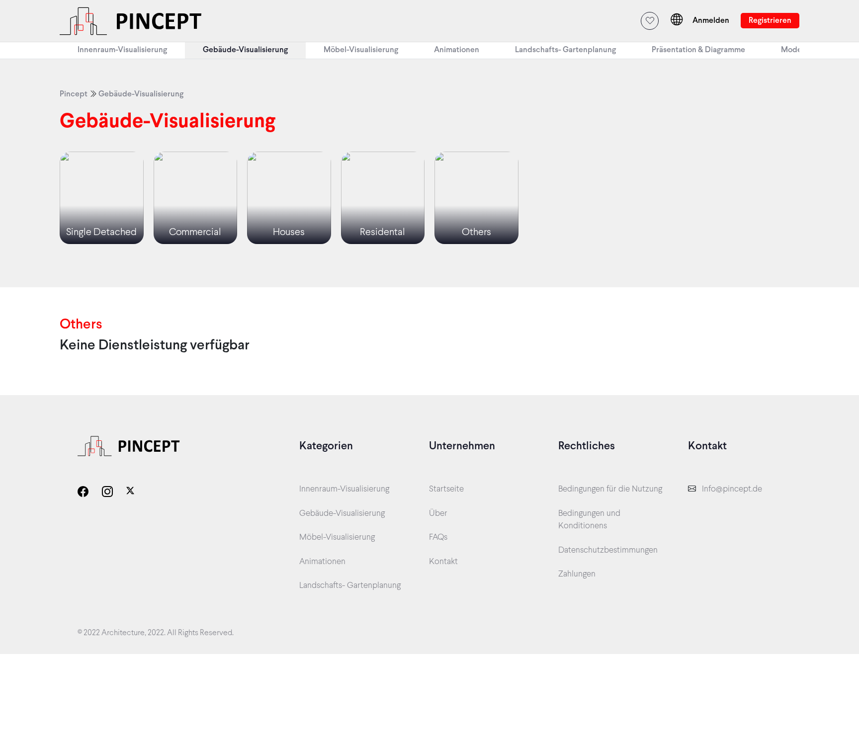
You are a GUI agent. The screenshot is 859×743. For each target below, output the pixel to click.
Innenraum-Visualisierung (344, 490)
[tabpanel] (429, 173)
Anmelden (711, 20)
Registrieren (770, 20)
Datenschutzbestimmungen (608, 551)
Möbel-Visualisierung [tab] (361, 50)
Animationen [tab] (456, 50)
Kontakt (443, 562)
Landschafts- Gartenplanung (350, 586)
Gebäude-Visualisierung (140, 94)
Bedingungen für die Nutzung (610, 490)
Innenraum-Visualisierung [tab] (122, 50)
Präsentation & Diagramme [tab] (698, 50)
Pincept (73, 94)
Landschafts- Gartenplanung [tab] (565, 50)
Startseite (446, 490)
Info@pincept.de (732, 490)
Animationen (322, 562)
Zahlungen (577, 574)
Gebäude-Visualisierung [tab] (245, 50)
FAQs (438, 538)
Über (438, 514)
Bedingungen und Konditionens (589, 520)
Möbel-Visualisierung (337, 538)
